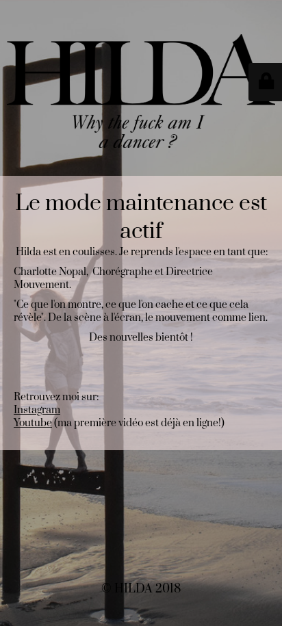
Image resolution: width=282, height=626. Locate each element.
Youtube (33, 423)
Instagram (37, 410)
